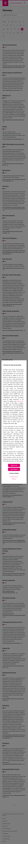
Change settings (14, 473)
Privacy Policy (14, 477)
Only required (14, 469)
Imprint (14, 479)
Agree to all (14, 465)
